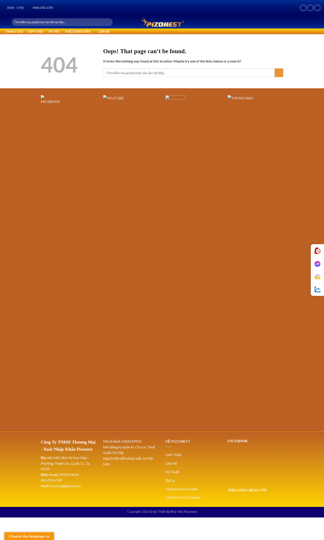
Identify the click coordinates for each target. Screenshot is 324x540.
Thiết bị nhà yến (77, 31)
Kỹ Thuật (172, 472)
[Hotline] (317, 251)
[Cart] (318, 22)
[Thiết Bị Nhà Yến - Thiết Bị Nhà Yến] (162, 22)
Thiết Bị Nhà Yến (170, 512)
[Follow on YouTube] (317, 8)
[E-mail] (317, 276)
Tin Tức (54, 31)
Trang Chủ (14, 31)
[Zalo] (317, 289)
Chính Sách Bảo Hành (181, 489)
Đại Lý (170, 480)
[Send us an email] (310, 8)
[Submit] (108, 22)
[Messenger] (317, 264)
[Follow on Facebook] (303, 8)
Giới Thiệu (35, 31)
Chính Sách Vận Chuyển (183, 497)
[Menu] (6, 22)
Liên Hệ (104, 31)
